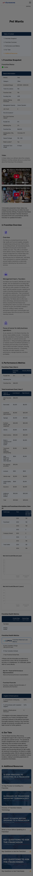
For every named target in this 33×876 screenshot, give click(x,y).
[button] (28, 7)
